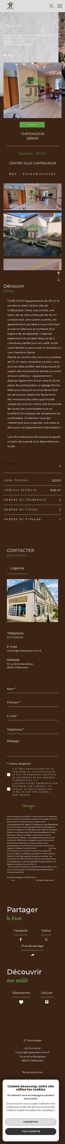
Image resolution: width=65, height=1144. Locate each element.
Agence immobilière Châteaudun (23, 35)
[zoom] (32, 208)
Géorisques (23, 446)
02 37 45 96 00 (15, 637)
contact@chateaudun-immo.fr (24, 650)
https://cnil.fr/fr (42, 848)
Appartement (11, 41)
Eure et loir (10, 38)
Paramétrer (30, 1121)
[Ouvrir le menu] (60, 6)
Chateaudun (28, 38)
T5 (23, 41)
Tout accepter (31, 1131)
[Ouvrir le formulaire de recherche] (51, 6)
